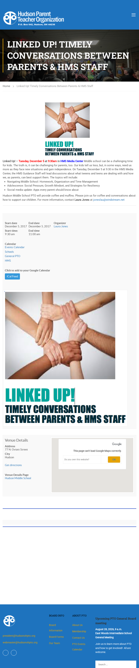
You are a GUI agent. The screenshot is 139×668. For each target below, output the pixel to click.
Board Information (55, 628)
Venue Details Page (17, 474)
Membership (79, 631)
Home (6, 86)
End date (34, 223)
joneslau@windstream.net (109, 199)
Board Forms (56, 636)
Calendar (10, 243)
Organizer (60, 223)
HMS (8, 260)
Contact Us (78, 637)
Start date (11, 223)
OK (114, 459)
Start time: (11, 230)
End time (34, 230)
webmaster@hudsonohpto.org (20, 642)
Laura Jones (61, 226)
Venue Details (16, 440)
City (7, 453)
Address (10, 446)
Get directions (13, 465)
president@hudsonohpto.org (19, 635)
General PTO (12, 256)
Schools (9, 251)
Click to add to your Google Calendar (27, 270)
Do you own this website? (76, 459)
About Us (77, 625)
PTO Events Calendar (78, 647)
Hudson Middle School (18, 478)
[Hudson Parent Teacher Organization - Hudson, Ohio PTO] (52, 15)
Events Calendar (15, 247)
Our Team (54, 643)
